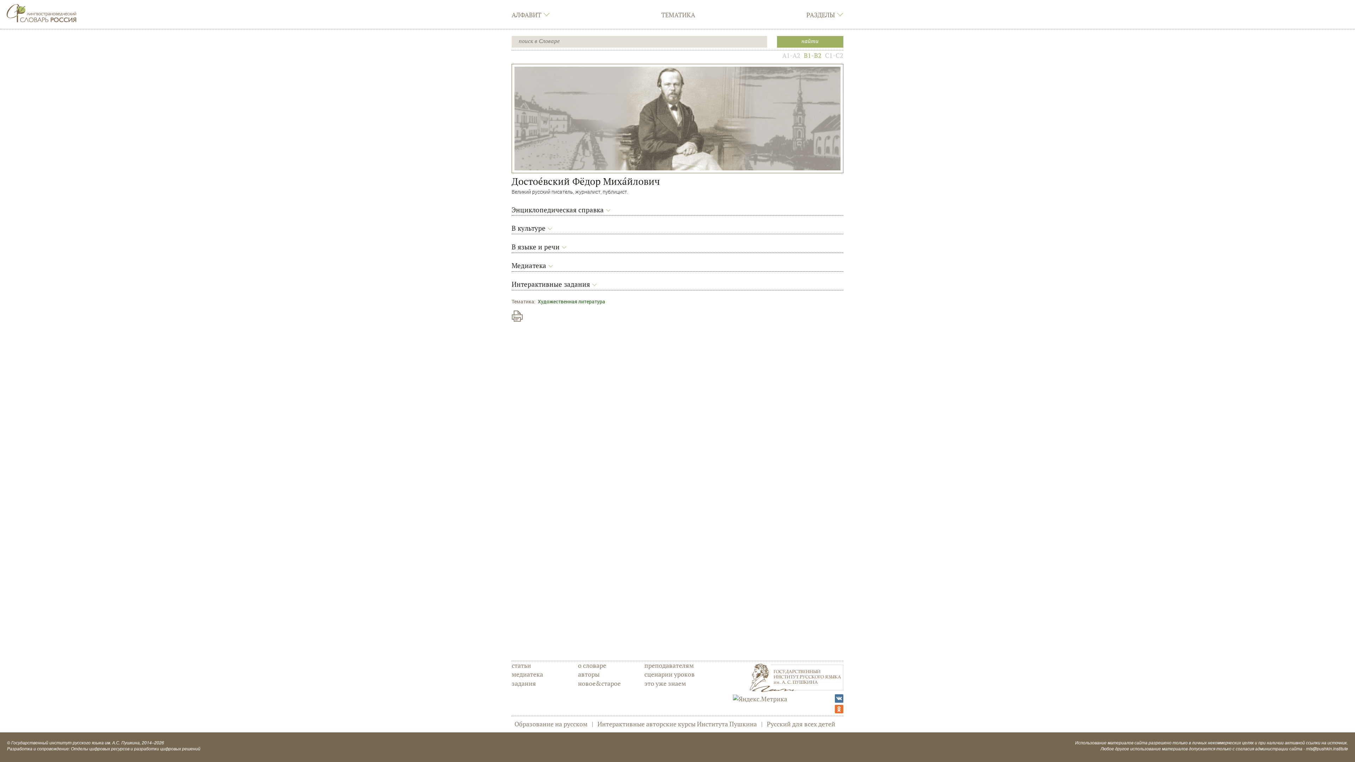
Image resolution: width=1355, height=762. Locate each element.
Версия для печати (517, 316)
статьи (521, 665)
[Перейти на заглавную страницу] (41, 12)
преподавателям (669, 665)
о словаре (592, 665)
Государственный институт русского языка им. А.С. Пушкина (75, 742)
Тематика (678, 15)
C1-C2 (834, 55)
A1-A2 (791, 55)
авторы (589, 674)
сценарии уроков (669, 674)
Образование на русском (551, 724)
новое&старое (599, 683)
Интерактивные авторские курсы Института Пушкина (677, 724)
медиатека (527, 674)
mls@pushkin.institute (1327, 748)
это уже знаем (665, 683)
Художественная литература (571, 301)
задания (524, 683)
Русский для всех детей (801, 724)
